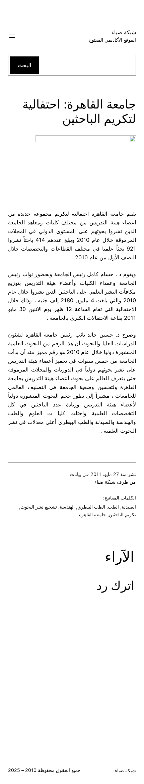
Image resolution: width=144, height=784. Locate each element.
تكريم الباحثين (122, 514)
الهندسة (67, 507)
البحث (24, 65)
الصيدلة (129, 507)
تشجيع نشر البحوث (38, 507)
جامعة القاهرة (92, 514)
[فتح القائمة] (12, 36)
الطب (113, 507)
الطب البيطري (91, 507)
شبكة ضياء (124, 32)
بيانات (75, 474)
